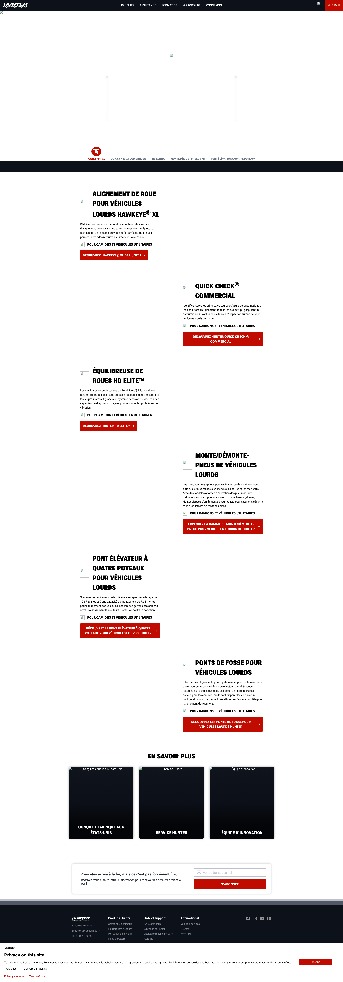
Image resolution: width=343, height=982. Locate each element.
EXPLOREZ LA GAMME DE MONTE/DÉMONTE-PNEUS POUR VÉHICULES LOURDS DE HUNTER (221, 526)
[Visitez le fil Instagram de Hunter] (255, 919)
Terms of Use (37, 976)
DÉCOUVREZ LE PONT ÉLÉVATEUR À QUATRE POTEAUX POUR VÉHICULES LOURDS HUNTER (118, 630)
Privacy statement (15, 976)
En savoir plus (171, 98)
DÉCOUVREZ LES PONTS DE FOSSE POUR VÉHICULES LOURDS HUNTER (221, 724)
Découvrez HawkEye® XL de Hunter (112, 255)
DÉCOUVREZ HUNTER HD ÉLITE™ (107, 426)
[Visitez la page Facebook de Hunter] (248, 919)
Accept (315, 961)
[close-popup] (337, 947)
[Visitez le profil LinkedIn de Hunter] (269, 919)
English (9, 947)
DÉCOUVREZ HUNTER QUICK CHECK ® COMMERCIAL (221, 339)
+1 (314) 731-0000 (82, 935)
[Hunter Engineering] (81, 918)
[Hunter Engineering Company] (15, 5)
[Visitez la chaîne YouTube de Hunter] (262, 919)
